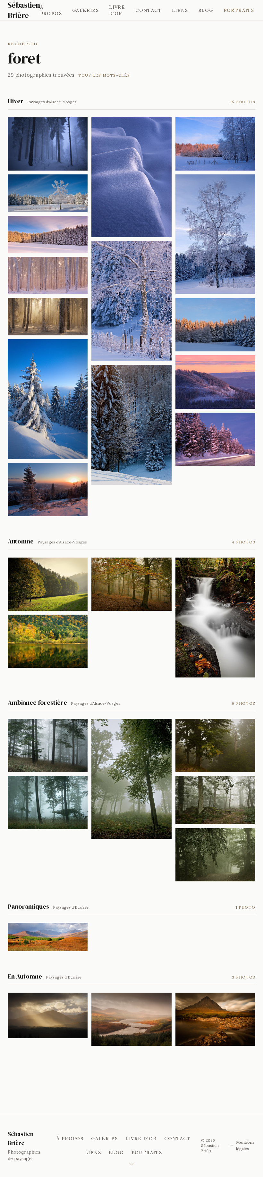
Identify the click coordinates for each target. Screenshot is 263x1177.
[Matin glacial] (48, 275)
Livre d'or (117, 10)
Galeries (85, 10)
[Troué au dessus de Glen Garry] (48, 1015)
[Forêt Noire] (48, 489)
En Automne (25, 976)
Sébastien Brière (24, 10)
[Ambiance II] (48, 802)
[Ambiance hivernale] (48, 144)
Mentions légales (245, 1145)
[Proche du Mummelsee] (48, 399)
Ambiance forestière (37, 702)
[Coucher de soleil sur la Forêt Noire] (48, 234)
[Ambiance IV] (215, 745)
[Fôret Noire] (131, 425)
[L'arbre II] (48, 193)
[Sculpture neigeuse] (131, 177)
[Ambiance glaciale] (131, 301)
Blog (205, 10)
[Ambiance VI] (215, 854)
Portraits (239, 10)
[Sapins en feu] (215, 144)
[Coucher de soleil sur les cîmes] (215, 324)
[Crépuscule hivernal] (215, 381)
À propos (51, 10)
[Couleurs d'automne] (48, 937)
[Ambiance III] (131, 779)
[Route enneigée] (215, 439)
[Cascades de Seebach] (215, 617)
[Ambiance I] (48, 745)
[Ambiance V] (215, 800)
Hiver (15, 101)
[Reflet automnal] (48, 641)
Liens (180, 10)
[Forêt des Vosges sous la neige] (48, 316)
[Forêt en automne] (131, 584)
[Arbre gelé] (215, 234)
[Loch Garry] (215, 1019)
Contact (148, 10)
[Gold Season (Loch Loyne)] (131, 1019)
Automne (21, 541)
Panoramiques (28, 906)
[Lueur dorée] (48, 584)
